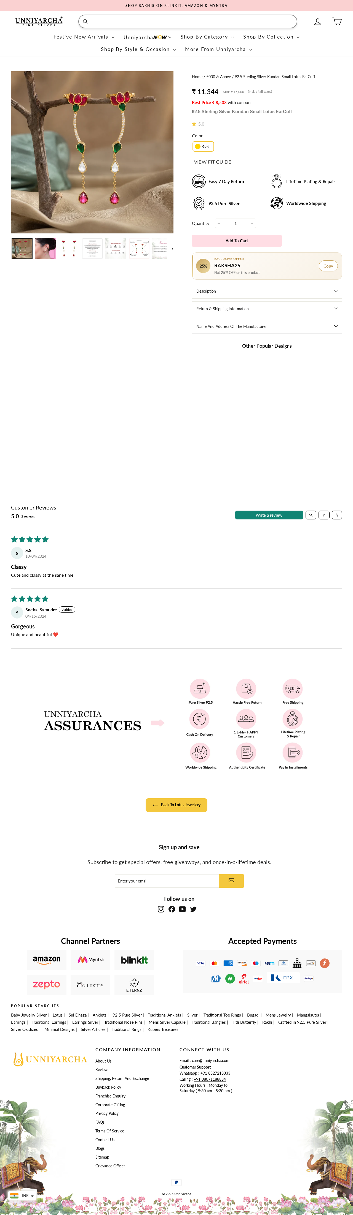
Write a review (269, 515)
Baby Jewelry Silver (29, 1014)
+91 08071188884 (210, 1079)
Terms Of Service (109, 1131)
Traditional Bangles (209, 1022)
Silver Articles (93, 1029)
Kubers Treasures (163, 1029)
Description (206, 291)
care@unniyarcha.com (210, 1060)
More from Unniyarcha (216, 49)
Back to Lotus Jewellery (180, 804)
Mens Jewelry (278, 1014)
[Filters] (324, 515)
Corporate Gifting (110, 1105)
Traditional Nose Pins (123, 1022)
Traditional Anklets (164, 1014)
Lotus (58, 1014)
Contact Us (104, 1140)
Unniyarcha (138, 37)
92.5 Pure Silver (127, 1014)
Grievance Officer (110, 1166)
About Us (103, 1061)
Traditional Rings (126, 1029)
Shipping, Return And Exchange (122, 1078)
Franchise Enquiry (110, 1096)
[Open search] (311, 515)
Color (197, 135)
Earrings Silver (85, 1022)
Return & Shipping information (222, 308)
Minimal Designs (59, 1029)
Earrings (18, 1022)
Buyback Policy (108, 1087)
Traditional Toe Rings (222, 1014)
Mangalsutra (308, 1014)
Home (198, 77)
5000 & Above (219, 77)
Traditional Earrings (49, 1022)
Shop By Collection (269, 37)
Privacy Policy (107, 1113)
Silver (192, 1014)
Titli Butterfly (244, 1022)
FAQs (100, 1122)
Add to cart (216, 438)
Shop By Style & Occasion (136, 49)
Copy (328, 265)
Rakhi (267, 1022)
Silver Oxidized (24, 1029)
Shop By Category (205, 37)
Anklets (99, 1014)
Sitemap (102, 1157)
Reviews (102, 1069)
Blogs (100, 1148)
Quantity (200, 223)
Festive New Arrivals (82, 37)
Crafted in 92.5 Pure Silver (302, 1022)
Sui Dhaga (78, 1014)
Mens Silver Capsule (167, 1022)
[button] (195, 123)
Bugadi (253, 1014)
